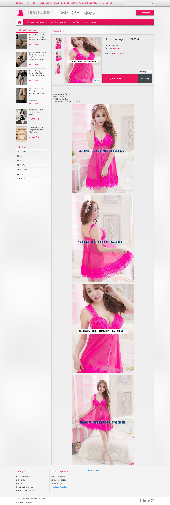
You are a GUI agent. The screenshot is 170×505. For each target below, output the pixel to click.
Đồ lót (53, 22)
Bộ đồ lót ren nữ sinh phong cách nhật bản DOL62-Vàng (36, 130)
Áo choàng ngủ (46, 3)
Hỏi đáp (101, 3)
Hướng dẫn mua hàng (25, 487)
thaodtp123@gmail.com (60, 487)
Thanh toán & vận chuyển (26, 490)
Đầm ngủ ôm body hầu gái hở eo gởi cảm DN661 (36, 112)
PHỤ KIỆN (63, 22)
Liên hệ (109, 3)
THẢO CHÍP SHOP (93, 470)
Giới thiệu (93, 3)
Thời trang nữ (32, 22)
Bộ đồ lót (34, 3)
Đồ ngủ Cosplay (22, 3)
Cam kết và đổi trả (24, 477)
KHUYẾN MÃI (58, 3)
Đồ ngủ (43, 22)
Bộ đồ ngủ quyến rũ (72, 3)
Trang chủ (56, 31)
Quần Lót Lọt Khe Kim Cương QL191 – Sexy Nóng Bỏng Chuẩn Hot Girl (36, 92)
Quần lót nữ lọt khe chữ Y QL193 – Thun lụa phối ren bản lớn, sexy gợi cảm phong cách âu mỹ (37, 56)
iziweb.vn (28, 502)
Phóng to (97, 80)
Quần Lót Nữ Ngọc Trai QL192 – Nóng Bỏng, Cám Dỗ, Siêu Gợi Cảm (37, 73)
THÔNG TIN (95, 22)
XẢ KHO (85, 3)
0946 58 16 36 (117, 53)
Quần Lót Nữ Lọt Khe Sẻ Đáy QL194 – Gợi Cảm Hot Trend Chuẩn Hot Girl (37, 37)
